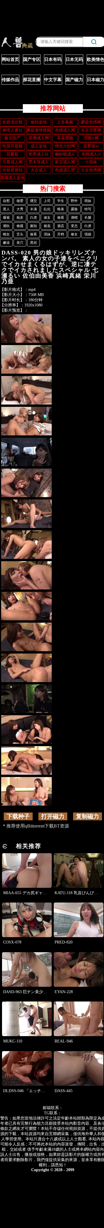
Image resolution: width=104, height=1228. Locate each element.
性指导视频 (12, 146)
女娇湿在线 (12, 122)
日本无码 (74, 59)
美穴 (19, 243)
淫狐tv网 (91, 138)
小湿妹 (91, 162)
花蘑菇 (12, 154)
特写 (87, 209)
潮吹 (6, 226)
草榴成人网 (39, 138)
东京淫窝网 (91, 130)
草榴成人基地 (12, 178)
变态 (74, 226)
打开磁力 (52, 816)
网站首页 (10, 59)
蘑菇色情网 (91, 122)
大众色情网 (91, 170)
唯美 (60, 209)
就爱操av (91, 146)
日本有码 (53, 59)
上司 (47, 201)
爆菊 (6, 218)
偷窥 (19, 226)
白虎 (33, 218)
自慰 (6, 201)
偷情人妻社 (12, 130)
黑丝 (33, 243)
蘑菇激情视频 (39, 130)
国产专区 (31, 59)
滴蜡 (74, 218)
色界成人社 (39, 154)
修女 (74, 234)
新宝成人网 (65, 162)
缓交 (33, 201)
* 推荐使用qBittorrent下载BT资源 (36, 825)
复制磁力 (87, 816)
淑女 (47, 218)
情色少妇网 (65, 146)
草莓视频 (65, 138)
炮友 (19, 218)
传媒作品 (10, 79)
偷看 (60, 218)
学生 (60, 201)
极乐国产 (12, 138)
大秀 (19, 209)
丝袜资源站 (12, 170)
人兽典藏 (65, 122)
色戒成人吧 (65, 170)
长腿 (87, 218)
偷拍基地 (39, 122)
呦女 (6, 234)
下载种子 (18, 816)
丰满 (33, 209)
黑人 (6, 209)
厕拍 (33, 226)
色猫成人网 (65, 130)
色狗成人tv (91, 154)
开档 (60, 234)
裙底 (47, 226)
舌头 (19, 234)
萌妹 (87, 201)
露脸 (74, 209)
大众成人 (39, 170)
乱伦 (47, 209)
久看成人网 (12, 162)
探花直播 (31, 79)
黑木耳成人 (39, 162)
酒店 (60, 226)
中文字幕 (53, 79)
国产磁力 (74, 79)
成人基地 (39, 146)
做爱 (19, 201)
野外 (74, 201)
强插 (87, 234)
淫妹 (47, 234)
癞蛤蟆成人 (65, 154)
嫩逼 (6, 243)
